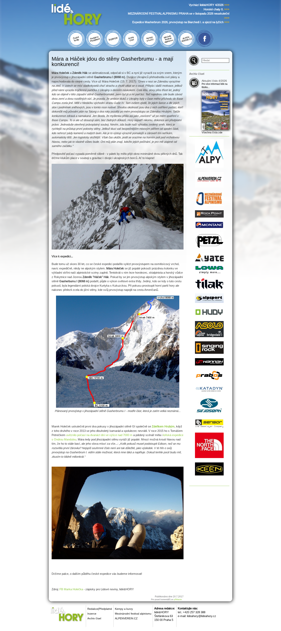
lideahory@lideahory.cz (201, 616)
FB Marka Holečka (71, 589)
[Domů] (84, 15)
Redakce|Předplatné (99, 608)
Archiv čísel (94, 618)
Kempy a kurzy (124, 608)
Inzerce (91, 613)
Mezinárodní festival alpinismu (133, 613)
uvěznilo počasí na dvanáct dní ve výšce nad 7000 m (99, 435)
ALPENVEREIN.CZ (126, 618)
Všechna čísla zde (212, 132)
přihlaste (178, 599)
